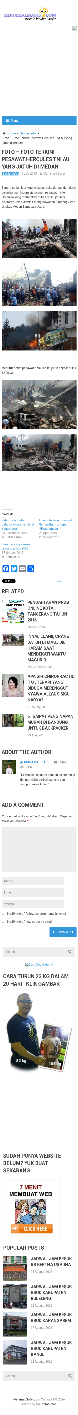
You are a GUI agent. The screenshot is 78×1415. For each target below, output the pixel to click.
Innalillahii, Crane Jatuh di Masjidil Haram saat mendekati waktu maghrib (48, 648)
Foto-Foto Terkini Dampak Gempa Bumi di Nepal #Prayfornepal (56, 524)
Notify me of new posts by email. (30, 922)
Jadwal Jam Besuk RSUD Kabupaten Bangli (51, 1348)
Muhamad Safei (54, 173)
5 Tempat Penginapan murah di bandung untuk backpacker (50, 722)
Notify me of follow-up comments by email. (37, 914)
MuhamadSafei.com (26, 1399)
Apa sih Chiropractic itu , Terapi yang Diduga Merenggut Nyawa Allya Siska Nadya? (51, 688)
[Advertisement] (39, 74)
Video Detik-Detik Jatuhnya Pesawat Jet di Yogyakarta (18, 524)
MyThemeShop (46, 1404)
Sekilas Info (28, 133)
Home (11, 133)
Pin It (60, 581)
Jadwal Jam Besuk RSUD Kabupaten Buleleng (51, 1292)
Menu (15, 120)
